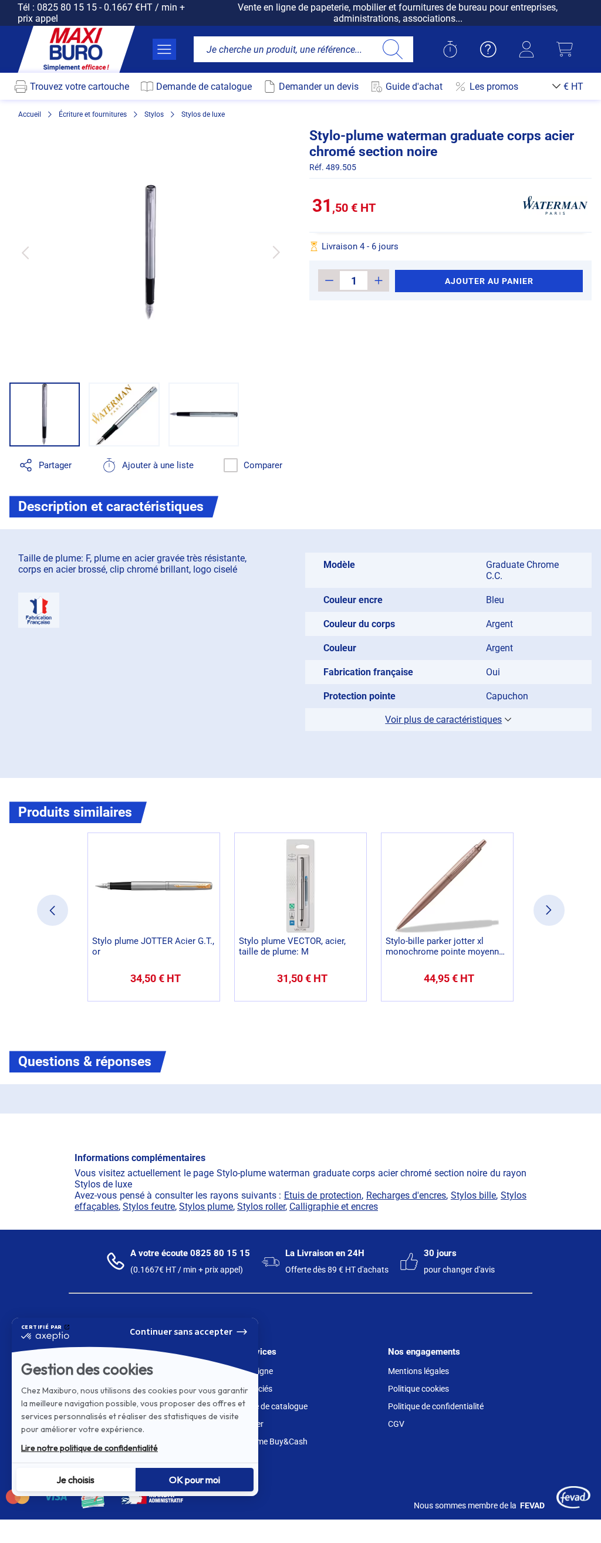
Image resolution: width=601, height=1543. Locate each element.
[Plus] (378, 280)
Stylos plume (206, 1206)
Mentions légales (418, 1371)
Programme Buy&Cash (266, 1441)
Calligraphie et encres (333, 1206)
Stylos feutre (149, 1206)
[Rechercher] (392, 49)
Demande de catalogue (266, 1406)
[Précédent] (24, 252)
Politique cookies (418, 1388)
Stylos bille (474, 1195)
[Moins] (329, 280)
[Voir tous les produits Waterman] (555, 205)
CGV (396, 1424)
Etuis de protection (323, 1195)
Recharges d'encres (406, 1195)
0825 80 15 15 (67, 7)
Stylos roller (261, 1206)
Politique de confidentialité (436, 1406)
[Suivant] (276, 252)
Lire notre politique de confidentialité (89, 1448)
